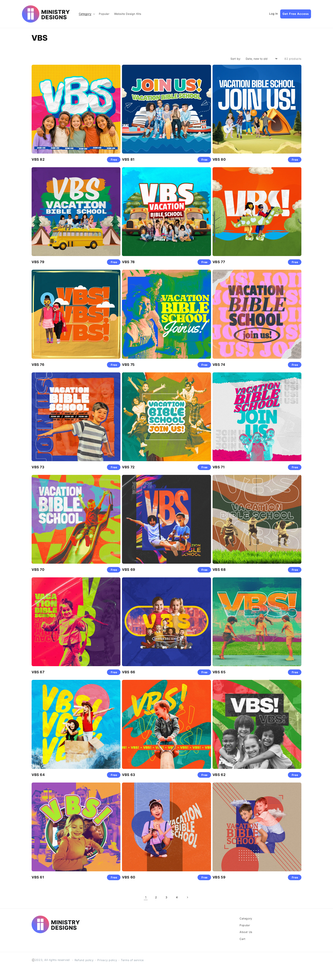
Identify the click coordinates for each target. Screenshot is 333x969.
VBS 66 (128, 672)
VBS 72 (128, 467)
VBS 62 (219, 775)
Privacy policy (107, 960)
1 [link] (145, 897)
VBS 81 (128, 159)
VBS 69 (128, 570)
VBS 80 (219, 159)
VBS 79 (38, 262)
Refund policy (84, 960)
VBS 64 (38, 775)
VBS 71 (219, 467)
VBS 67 (38, 672)
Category (246, 918)
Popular (245, 925)
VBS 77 (219, 262)
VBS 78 (128, 262)
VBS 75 (128, 365)
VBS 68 (219, 570)
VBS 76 (38, 365)
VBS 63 (128, 775)
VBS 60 (128, 877)
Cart (242, 938)
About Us (246, 932)
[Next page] (187, 897)
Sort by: (235, 58)
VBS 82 (38, 159)
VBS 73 (38, 467)
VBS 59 (219, 877)
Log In (273, 14)
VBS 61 (38, 877)
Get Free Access (296, 14)
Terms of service (132, 960)
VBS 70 (38, 570)
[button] (87, 14)
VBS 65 (219, 672)
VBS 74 (219, 365)
